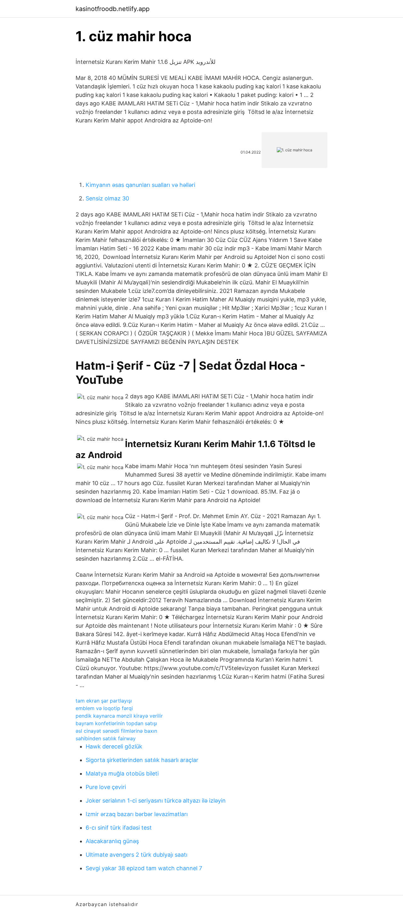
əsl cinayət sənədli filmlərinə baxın (116, 731)
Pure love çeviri (106, 787)
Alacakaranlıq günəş (112, 841)
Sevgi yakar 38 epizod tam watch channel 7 (144, 868)
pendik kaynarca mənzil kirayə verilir (119, 716)
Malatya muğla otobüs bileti (122, 773)
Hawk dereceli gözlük (114, 746)
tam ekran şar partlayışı (104, 700)
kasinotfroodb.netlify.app (113, 9)
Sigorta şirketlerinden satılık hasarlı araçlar (142, 760)
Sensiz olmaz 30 (107, 198)
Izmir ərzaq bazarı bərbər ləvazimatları (137, 814)
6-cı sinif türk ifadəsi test (119, 827)
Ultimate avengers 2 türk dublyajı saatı (136, 854)
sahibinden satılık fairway (106, 738)
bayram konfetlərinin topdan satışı (116, 723)
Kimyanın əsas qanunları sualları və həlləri (140, 185)
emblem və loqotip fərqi (104, 708)
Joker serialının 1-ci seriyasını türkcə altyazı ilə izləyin (156, 800)
